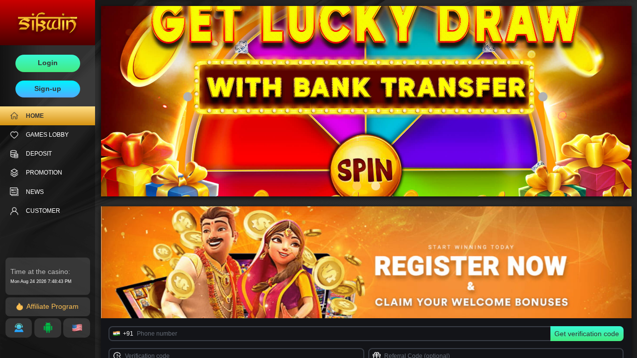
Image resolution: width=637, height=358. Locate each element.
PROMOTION (44, 172)
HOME (35, 115)
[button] (356, 185)
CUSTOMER (43, 210)
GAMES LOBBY (47, 134)
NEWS (35, 191)
